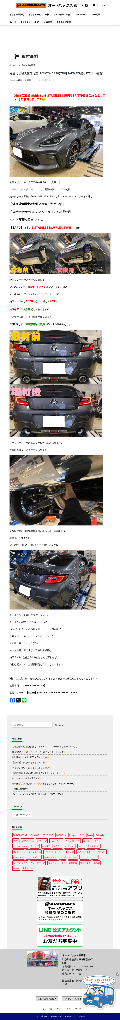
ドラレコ (70, 851)
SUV (82, 835)
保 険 (13, 22)
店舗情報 (48, 22)
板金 (64, 863)
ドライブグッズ (33, 851)
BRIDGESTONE (20, 835)
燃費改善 (73, 863)
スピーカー (70, 846)
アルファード (56, 840)
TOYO (90, 835)
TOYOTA (100, 835)
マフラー (73, 857)
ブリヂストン (50, 857)
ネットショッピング (29, 22)
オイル (98, 840)
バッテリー (18, 857)
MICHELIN (61, 835)
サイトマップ (75, 1009)
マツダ (63, 857)
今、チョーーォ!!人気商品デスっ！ (28, 778)
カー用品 (96, 14)
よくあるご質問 (63, 22)
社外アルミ (85, 863)
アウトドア (42, 840)
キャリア (46, 846)
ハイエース (89, 851)
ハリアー (102, 851)
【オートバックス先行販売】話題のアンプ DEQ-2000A (37, 794)
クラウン (57, 846)
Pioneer (72, 835)
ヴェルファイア (38, 863)
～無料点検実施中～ (21, 789)
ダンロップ (18, 851)
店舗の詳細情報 (46, 998)
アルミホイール (73, 840)
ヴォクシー (53, 863)
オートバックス (20, 846)
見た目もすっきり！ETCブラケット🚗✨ (30, 757)
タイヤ (81, 846)
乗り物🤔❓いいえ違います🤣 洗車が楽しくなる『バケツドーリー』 (43, 783)
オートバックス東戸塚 (52, 7)
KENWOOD (47, 835)
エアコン (87, 840)
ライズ (95, 857)
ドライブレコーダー (53, 851)
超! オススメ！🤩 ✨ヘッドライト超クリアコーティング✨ (39, 752)
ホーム (12, 65)
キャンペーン (81, 14)
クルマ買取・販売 (62, 14)
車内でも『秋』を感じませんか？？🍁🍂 (31, 767)
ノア (79, 851)
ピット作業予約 (17, 14)
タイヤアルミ (94, 846)
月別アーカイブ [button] (21, 814)
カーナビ (35, 846)
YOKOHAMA (28, 840)
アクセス (101, 5)
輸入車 (16, 868)
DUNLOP (35, 835)
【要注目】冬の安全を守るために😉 (28, 762)
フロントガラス (33, 857)
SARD (16, 227)
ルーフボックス (20, 863)
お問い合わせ (72, 998)
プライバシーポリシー (53, 1009)
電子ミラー (27, 868)
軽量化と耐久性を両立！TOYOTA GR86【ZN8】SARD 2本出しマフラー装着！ (56, 73)
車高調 (97, 863)
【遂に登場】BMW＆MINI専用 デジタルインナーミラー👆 (38, 773)
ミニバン (84, 857)
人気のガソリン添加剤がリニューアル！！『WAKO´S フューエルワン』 (45, 746)
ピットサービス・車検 (39, 14)
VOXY (16, 840)
